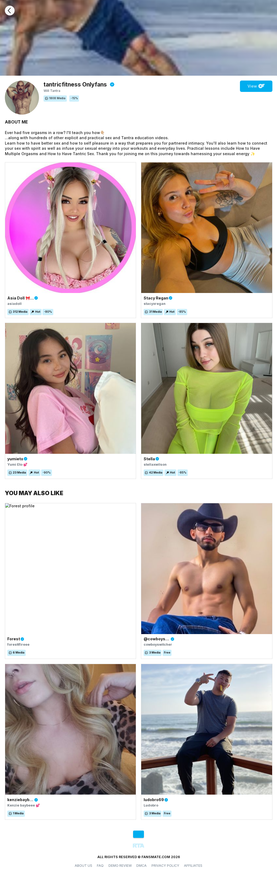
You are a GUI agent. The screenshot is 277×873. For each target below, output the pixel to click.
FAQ (100, 866)
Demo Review (120, 866)
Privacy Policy (165, 866)
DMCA (141, 866)
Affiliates (193, 866)
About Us (83, 866)
